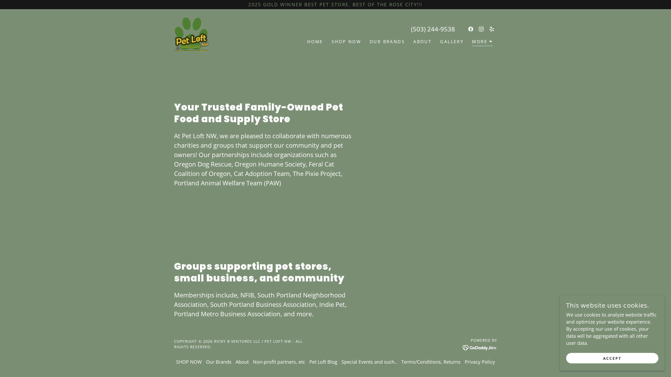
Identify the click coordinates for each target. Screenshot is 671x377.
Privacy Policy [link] (480, 362)
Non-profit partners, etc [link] (279, 362)
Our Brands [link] (387, 42)
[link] (191, 34)
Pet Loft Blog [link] (323, 362)
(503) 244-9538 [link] (433, 29)
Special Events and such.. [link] (369, 362)
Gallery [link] (452, 42)
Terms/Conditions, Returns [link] (431, 362)
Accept (612, 358)
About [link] (422, 42)
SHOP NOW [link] (346, 42)
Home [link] (315, 42)
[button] (482, 42)
